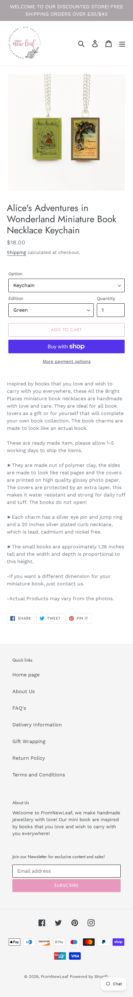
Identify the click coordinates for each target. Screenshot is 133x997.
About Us (23, 691)
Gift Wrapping (28, 741)
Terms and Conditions (38, 775)
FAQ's (19, 708)
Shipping (16, 252)
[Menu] (122, 43)
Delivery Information (37, 725)
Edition (16, 298)
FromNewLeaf (54, 976)
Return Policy (28, 758)
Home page (26, 675)
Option (15, 273)
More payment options (67, 361)
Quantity (106, 298)
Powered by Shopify (89, 976)
